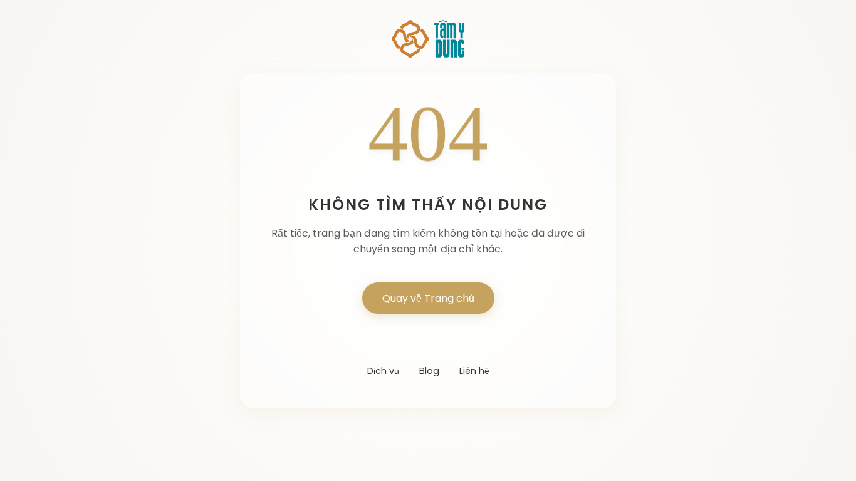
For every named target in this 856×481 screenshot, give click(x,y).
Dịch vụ (383, 371)
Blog (429, 371)
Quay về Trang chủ (428, 298)
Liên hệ (474, 371)
